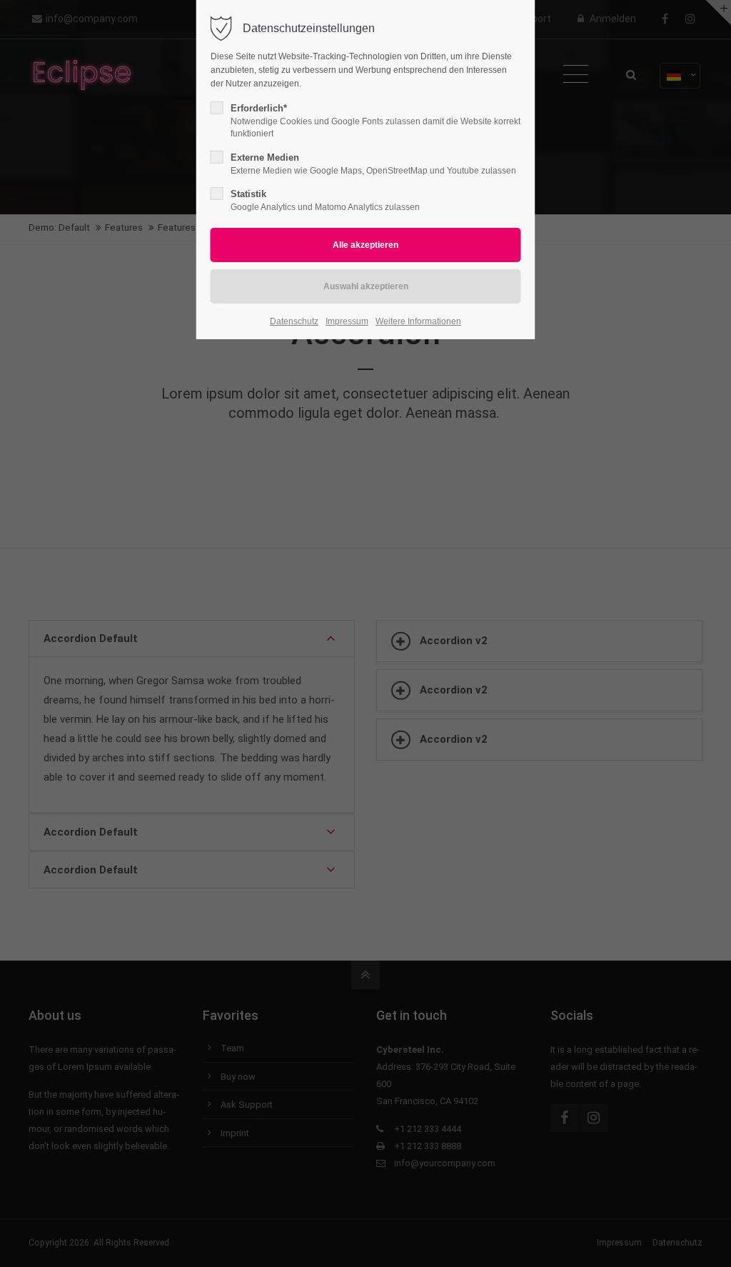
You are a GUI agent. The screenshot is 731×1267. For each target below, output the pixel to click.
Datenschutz (294, 321)
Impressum (347, 321)
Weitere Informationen (418, 321)
